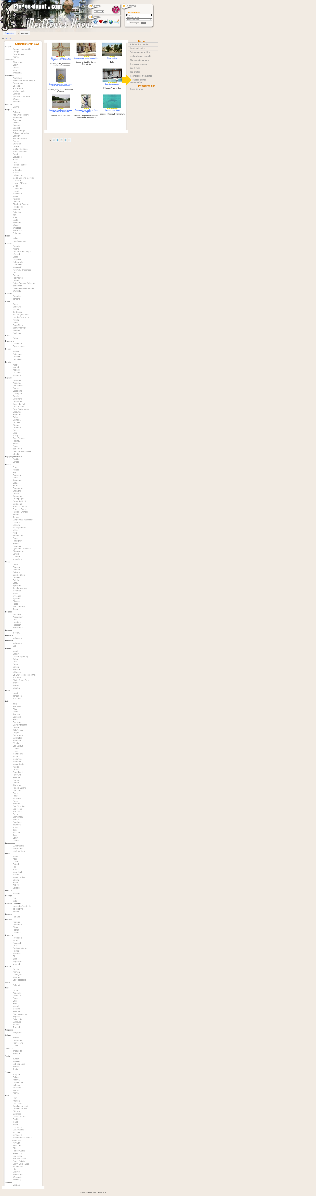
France (16, 467)
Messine (16, 1009)
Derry (15, 664)
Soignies (17, 212)
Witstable (17, 102)
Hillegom (17, 625)
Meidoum (17, 375)
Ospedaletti (18, 772)
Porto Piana (18, 325)
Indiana (16, 1124)
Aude (15, 478)
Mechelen (17, 194)
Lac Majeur (18, 746)
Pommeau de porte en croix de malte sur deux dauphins (60, 85)
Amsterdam (18, 617)
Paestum (17, 775)
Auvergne (17, 480)
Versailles (17, 559)
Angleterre (17, 78)
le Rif (15, 869)
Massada (17, 698)
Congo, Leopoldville (22, 49)
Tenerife (16, 299)
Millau (15, 530)
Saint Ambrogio (19, 328)
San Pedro (17, 449)
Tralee (16, 683)
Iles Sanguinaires (20, 315)
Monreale (17, 762)
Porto (15, 322)
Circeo (16, 727)
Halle (15, 159)
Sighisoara (18, 961)
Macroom (17, 677)
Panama (16, 917)
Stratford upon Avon (21, 96)
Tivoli (15, 827)
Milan (15, 756)
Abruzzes (17, 706)
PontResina (18, 1043)
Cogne (16, 733)
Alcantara (17, 996)
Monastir (17, 1061)
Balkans (16, 572)
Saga (15, 446)
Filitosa (16, 309)
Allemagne (18, 62)
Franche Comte (20, 506)
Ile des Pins (18, 909)
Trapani (16, 1027)
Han (15, 162)
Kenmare (17, 669)
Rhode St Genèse (21, 204)
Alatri (15, 709)
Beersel (16, 128)
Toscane (16, 833)
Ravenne (17, 798)
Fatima (16, 930)
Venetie (16, 838)
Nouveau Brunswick (22, 270)
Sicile (15, 990)
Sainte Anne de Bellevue (24, 283)
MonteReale (18, 764)
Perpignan (17, 541)
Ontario (16, 275)
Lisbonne (17, 932)
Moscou (16, 977)
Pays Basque (19, 438)
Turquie (16, 1074)
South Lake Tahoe (21, 1164)
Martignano (18, 754)
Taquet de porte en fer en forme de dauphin (86, 111)
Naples (16, 767)
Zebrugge (17, 233)
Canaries (17, 296)
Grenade (17, 428)
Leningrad (17, 974)
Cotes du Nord (19, 501)
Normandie (18, 535)
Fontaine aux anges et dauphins (86, 58)
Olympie (16, 601)
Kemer (16, 1090)
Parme (16, 780)
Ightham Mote (19, 91)
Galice (16, 417)
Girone (16, 425)
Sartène (16, 330)
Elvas (15, 927)
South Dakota (19, 1161)
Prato (15, 796)
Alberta (16, 249)
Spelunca (17, 333)
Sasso (15, 814)
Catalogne (17, 399)
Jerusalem (17, 696)
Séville (16, 459)
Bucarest (17, 943)
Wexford (16, 685)
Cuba (15, 338)
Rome (15, 801)
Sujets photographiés (140, 52)
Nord (15, 533)
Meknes (16, 875)
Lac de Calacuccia (21, 317)
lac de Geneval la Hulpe (23, 178)
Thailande (17, 1051)
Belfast (16, 654)
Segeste (16, 1017)
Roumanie (17, 938)
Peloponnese (19, 606)
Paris (15, 538)
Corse (15, 304)
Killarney (17, 672)
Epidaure (17, 585)
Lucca (15, 751)
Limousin (17, 522)
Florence (17, 740)
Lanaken (17, 180)
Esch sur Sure (19, 851)
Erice (15, 1001)
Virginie (16, 1172)
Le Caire (17, 372)
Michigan (17, 1132)
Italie (15, 704)
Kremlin (16, 972)
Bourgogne (18, 488)
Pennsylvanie (19, 1151)
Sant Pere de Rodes (22, 451)
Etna (15, 1003)
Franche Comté (20, 509)
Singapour (17, 1032)
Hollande (17, 614)
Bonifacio (17, 307)
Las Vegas (17, 1127)
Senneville (17, 286)
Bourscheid (18, 848)
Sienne (16, 819)
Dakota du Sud (19, 1116)
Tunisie (16, 1059)
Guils (15, 430)
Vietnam (16, 1185)
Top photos (135, 72)
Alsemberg (18, 117)
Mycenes (17, 596)
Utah (15, 1169)
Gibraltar (17, 422)
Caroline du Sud (20, 1109)
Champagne (18, 499)
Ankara (16, 1077)
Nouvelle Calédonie (22, 906)
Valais (15, 1045)
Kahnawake (18, 262)
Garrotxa (17, 420)
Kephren (17, 370)
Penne (16, 783)
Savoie (16, 554)
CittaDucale (18, 730)
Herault (16, 514)
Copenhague (19, 346)
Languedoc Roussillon (23, 520)
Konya (16, 1093)
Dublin (16, 667)
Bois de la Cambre (21, 133)
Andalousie (18, 386)
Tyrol (15, 835)
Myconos (17, 599)
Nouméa (17, 911)
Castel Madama (20, 725)
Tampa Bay (18, 1166)
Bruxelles (17, 144)
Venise (16, 840)
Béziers (16, 485)
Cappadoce (18, 1082)
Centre (16, 493)
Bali (14, 646)
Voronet (16, 964)
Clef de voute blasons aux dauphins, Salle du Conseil (61, 59)
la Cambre (17, 170)
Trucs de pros (136, 89)
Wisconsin (17, 1177)
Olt (14, 956)
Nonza (16, 320)
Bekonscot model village (24, 81)
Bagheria (17, 717)
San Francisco (19, 1159)
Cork (15, 662)
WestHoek (17, 228)
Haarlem (17, 622)
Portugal (16, 922)
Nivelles (16, 199)
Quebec (16, 280)
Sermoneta (18, 817)
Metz (15, 70)
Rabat (15, 882)
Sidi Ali (16, 885)
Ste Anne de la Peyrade (23, 288)
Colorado (17, 1114)
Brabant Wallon (20, 138)
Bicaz (15, 940)
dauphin (24, 33)
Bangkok (17, 1053)
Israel (15, 693)
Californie (17, 1103)
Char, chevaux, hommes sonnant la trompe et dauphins (61, 111)
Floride (16, 1119)
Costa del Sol (19, 404)
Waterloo (17, 223)
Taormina (17, 825)
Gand (15, 154)
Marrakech (17, 872)
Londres (16, 94)
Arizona (16, 1101)
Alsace (16, 470)
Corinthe (17, 577)
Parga (15, 604)
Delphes (16, 580)
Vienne (16, 107)
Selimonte (17, 1019)
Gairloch (16, 357)
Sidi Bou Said (19, 1064)
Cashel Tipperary (20, 656)
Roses (16, 443)
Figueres (17, 414)
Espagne (17, 380)
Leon (15, 433)
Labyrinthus (18, 175)
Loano (16, 748)
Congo (16, 52)
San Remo (17, 809)
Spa (14, 215)
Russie (16, 969)
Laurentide (18, 265)
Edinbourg (17, 354)
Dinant (16, 146)
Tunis (15, 1069)
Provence (17, 546)
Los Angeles (18, 1130)
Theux (15, 217)
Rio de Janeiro (19, 241)
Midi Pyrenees (19, 528)
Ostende (16, 201)
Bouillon (16, 136)
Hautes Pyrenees (20, 512)
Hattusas (17, 1088)
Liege (15, 186)
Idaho (15, 1122)
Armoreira (17, 925)
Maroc (15, 856)
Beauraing (17, 125)
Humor (16, 951)
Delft (15, 620)
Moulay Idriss (19, 877)
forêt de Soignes (20, 149)
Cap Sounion (19, 575)
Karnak (16, 367)
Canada (16, 246)
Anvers (16, 123)
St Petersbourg (19, 980)
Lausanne (17, 1040)
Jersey (16, 517)
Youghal (16, 688)
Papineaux (18, 278)
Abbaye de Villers (21, 115)
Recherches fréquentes (141, 76)
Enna (15, 998)
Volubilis (16, 888)
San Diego (17, 1156)
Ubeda (16, 454)
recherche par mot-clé (140, 56)
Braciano (17, 722)
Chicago (16, 1111)
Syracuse (17, 1022)
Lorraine (16, 525)
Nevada (16, 1143)
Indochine (17, 638)
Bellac (15, 483)
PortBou (16, 441)
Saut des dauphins (112, 84)
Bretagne (17, 491)
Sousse (16, 1067)
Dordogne (17, 504)
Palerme (16, 777)
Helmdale (17, 359)
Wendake (17, 291)
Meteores (17, 591)
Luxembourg (18, 846)
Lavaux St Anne (20, 183)
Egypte (16, 364)
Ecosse (16, 351)
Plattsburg (17, 1153)
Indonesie (17, 643)
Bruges (16, 141)
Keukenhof (18, 627)
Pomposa (17, 790)
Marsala (16, 1006)
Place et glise (112, 58)
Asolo (15, 712)
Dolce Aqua (18, 735)
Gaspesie (17, 259)
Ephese (16, 1085)
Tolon (15, 609)
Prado (15, 793)
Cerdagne (17, 401)
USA (15, 1098)
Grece (15, 564)
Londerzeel (18, 188)
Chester (16, 86)
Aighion (16, 567)
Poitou (16, 543)
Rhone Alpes (18, 551)
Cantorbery (18, 83)
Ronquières (18, 207)
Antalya (16, 1080)
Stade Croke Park (21, 680)
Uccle (15, 220)
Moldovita (17, 759)
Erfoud (16, 864)
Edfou (15, 583)
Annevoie (17, 120)
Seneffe (16, 209)
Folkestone (18, 88)
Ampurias (17, 383)
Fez (14, 867)
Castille (16, 396)
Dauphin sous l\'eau (112, 110)
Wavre (16, 225)
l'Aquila (16, 743)
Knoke (16, 167)
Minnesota (17, 1135)
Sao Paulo (17, 811)
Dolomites (17, 738)
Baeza (16, 388)
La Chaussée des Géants (24, 675)
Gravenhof (17, 157)
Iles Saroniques (20, 588)
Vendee (16, 556)
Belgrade (17, 985)
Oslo (15, 898)
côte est (16, 254)
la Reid (16, 173)
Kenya (16, 57)
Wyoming (17, 1180)
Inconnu (16, 633)
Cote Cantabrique (21, 409)
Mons (15, 196)
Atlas (15, 859)
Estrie (15, 257)
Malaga (16, 435)
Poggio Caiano (19, 788)
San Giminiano (19, 806)
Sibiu (15, 959)
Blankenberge (19, 130)
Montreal (17, 267)
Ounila (16, 880)
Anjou (15, 472)
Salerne (16, 804)
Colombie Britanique (22, 251)
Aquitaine (17, 475)
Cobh (15, 659)
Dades (16, 861)
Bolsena (16, 719)
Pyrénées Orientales (22, 549)
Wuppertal (17, 73)
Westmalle (17, 230)
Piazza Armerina (20, 1014)
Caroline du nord (20, 1106)
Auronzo (16, 714)
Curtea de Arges (20, 948)
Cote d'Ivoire (18, 54)
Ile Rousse (17, 312)
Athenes (16, 570)
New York (17, 1145)
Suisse (16, 1038)
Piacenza (17, 785)
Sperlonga (17, 822)
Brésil (15, 238)
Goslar (16, 67)
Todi (15, 830)
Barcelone (17, 391)
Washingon (18, 1174)
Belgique (17, 112)
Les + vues (135, 68)
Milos (15, 593)
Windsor (16, 99)
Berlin (15, 65)
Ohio (15, 1148)
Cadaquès (17, 393)
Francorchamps (20, 152)
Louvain (16, 191)
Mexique (17, 893)
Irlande (16, 651)
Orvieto (16, 769)
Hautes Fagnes (19, 165)
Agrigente (17, 993)
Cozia (15, 946)
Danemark (17, 343)
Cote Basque (19, 407)
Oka (14, 272)
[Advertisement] (86, 81)
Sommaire (9, 33)
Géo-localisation (137, 48)
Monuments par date (139, 60)
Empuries (17, 412)
